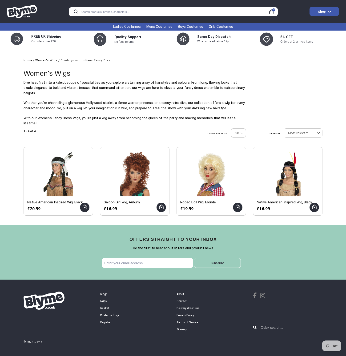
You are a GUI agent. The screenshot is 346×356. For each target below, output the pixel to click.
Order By (275, 133)
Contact (182, 301)
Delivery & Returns (188, 308)
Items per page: (218, 133)
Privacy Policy (185, 315)
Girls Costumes (221, 26)
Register (105, 322)
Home (28, 60)
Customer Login (110, 315)
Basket (104, 308)
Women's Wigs (46, 60)
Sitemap (182, 329)
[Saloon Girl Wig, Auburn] (135, 174)
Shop (322, 11)
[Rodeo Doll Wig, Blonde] (211, 174)
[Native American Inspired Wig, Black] (58, 174)
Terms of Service (187, 322)
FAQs (103, 301)
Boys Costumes (190, 26)
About (180, 294)
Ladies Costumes (127, 26)
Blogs (104, 294)
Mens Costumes (159, 26)
